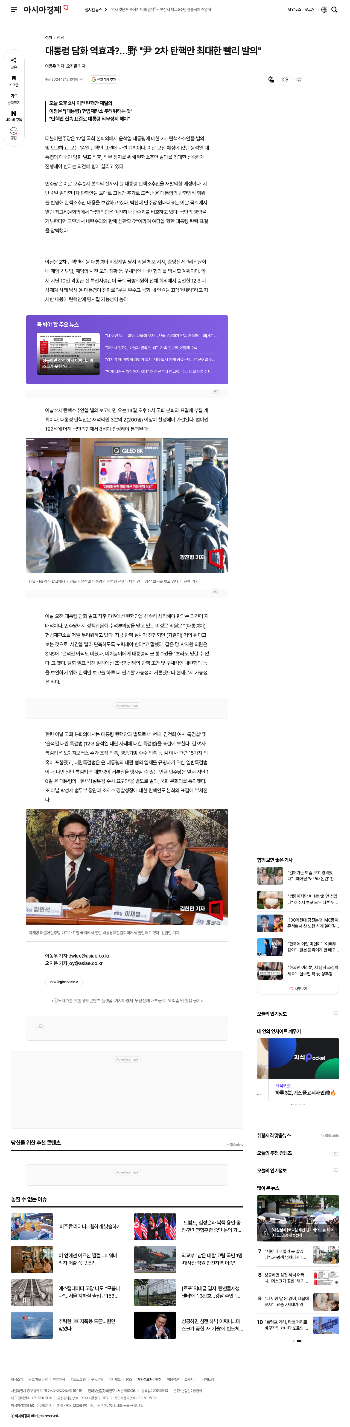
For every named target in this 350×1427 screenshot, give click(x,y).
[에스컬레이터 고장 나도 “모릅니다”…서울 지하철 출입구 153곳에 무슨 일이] (32, 1305)
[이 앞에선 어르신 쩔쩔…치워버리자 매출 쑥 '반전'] (32, 1272)
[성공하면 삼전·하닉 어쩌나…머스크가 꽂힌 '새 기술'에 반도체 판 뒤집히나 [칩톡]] (326, 1286)
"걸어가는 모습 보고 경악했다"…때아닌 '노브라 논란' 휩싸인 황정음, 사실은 (312, 876)
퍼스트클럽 (78, 1379)
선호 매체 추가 (106, 80)
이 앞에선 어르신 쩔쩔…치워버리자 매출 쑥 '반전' (88, 1259)
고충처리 (190, 1379)
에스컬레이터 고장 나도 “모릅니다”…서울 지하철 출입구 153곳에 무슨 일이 (89, 1292)
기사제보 (115, 1379)
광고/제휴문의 (38, 1379)
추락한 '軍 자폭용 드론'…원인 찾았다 (87, 1325)
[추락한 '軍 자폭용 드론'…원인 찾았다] (32, 1338)
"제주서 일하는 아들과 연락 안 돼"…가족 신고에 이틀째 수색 (151, 347)
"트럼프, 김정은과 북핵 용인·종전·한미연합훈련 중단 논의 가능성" (212, 1227)
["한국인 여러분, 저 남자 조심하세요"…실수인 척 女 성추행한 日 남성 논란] (270, 978)
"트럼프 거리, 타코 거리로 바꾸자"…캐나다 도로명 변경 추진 (286, 1328)
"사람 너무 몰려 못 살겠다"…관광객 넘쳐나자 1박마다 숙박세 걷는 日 (285, 1257)
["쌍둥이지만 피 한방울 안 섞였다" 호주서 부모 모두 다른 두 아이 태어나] (270, 907)
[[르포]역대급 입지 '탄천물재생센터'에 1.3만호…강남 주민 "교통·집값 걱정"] (155, 1305)
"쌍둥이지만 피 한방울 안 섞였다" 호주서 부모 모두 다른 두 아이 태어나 (312, 900)
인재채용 (59, 1379)
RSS (129, 1379)
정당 (60, 38)
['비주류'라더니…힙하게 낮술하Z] (32, 1239)
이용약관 (173, 1379)
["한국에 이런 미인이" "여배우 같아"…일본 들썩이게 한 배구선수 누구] (270, 955)
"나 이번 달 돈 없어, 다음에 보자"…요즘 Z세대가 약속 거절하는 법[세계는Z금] (161, 335)
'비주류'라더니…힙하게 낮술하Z (89, 1226)
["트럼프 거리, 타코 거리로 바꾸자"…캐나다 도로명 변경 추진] (326, 1333)
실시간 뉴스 (93, 10)
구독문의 (97, 1379)
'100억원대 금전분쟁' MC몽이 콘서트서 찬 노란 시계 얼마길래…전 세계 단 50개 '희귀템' (312, 924)
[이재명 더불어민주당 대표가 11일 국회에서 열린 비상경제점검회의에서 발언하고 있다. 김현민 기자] (127, 866)
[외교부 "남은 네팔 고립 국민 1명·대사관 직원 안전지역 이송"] (155, 1272)
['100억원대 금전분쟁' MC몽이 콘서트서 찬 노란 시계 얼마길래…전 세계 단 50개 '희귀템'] (270, 931)
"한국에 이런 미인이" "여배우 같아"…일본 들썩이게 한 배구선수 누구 (311, 947)
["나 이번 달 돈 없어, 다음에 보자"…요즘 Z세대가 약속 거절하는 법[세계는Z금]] (326, 1310)
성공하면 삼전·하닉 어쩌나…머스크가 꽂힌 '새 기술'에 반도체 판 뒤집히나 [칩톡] (211, 1325)
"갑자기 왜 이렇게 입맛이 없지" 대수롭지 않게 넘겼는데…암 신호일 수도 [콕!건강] (161, 359)
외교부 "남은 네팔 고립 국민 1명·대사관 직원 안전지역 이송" (212, 1259)
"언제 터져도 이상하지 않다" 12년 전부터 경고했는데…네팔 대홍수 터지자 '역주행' (161, 371)
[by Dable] (234, 1145)
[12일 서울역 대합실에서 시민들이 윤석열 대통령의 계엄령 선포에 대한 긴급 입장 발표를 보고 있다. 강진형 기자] (127, 505)
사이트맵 (208, 1379)
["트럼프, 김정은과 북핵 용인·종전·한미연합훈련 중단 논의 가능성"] (155, 1239)
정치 (48, 38)
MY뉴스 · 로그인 (301, 9)
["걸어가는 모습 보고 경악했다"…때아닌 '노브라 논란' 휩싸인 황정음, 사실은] (270, 884)
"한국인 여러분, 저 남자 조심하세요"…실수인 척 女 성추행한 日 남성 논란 (312, 971)
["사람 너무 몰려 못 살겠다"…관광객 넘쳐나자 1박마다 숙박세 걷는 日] (326, 1262)
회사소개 (17, 1379)
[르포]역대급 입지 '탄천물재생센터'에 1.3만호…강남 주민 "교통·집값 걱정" (211, 1292)
